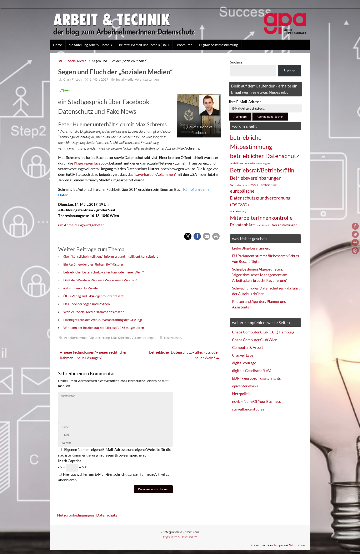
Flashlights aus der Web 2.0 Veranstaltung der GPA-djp (102, 320)
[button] (187, 236)
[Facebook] (355, 226)
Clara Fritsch (72, 79)
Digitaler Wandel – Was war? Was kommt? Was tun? (100, 280)
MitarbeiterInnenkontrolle (261, 218)
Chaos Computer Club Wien (254, 339)
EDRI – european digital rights (256, 378)
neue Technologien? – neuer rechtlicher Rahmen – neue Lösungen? (93, 355)
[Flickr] (355, 242)
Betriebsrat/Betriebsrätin (262, 170)
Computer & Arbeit (247, 347)
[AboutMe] (355, 250)
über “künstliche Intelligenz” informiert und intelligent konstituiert (110, 256)
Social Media (77, 61)
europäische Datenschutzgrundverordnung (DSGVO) (260, 197)
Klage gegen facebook (91, 163)
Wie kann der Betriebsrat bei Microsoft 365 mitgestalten (103, 327)
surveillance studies (248, 409)
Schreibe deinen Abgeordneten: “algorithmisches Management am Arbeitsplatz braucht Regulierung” (260, 275)
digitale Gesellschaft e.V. (251, 370)
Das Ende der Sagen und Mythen (86, 304)
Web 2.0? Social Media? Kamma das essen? (93, 312)
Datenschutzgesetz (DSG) (243, 185)
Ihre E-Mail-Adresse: (245, 101)
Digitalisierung (99, 337)
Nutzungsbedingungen (75, 515)
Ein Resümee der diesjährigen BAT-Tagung (93, 264)
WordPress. (297, 545)
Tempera (279, 545)
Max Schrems (120, 337)
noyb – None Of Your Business (256, 401)
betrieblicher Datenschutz (264, 155)
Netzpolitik (241, 393)
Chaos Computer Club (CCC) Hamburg (263, 332)
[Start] (60, 61)
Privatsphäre (242, 224)
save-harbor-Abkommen (155, 174)
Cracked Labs (242, 355)
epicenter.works (245, 386)
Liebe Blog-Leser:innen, (251, 248)
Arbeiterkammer (76, 337)
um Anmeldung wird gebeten (81, 225)
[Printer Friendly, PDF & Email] (65, 90)
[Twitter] (355, 234)
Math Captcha (69, 460)
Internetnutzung (238, 211)
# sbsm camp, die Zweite (80, 288)
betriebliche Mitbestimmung (251, 142)
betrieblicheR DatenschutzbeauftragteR (250, 163)
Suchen (236, 62)
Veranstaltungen (147, 79)
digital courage (244, 363)
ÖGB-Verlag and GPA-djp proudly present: (93, 296)
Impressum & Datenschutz (180, 537)
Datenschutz (106, 515)
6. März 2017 (99, 79)
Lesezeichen (172, 337)
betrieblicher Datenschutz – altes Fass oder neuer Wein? (103, 272)
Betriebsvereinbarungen (255, 178)
